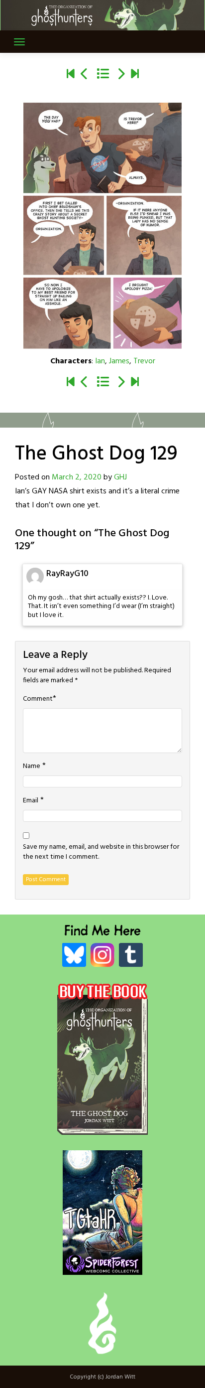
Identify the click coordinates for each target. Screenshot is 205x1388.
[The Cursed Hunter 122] (135, 75)
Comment (38, 699)
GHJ (120, 477)
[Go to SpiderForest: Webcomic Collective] (102, 1264)
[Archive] (103, 75)
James (119, 361)
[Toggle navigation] (19, 41)
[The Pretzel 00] (71, 75)
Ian (100, 361)
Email (30, 801)
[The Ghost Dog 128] (85, 75)
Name (31, 766)
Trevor (144, 361)
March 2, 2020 (77, 477)
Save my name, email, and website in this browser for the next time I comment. (101, 852)
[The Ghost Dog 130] (121, 75)
